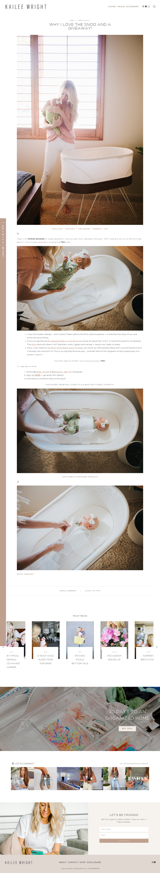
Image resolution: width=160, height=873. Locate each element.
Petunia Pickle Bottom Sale (80, 660)
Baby (72, 20)
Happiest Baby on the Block (64, 341)
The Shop (112, 6)
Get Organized (132, 6)
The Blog (121, 6)
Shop (82, 862)
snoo (106, 228)
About (63, 862)
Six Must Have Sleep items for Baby (65, 348)
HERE (37, 375)
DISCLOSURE (94, 862)
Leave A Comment (67, 591)
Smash (96, 868)
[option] (80, 645)
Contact (73, 862)
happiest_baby (61, 372)
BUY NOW (127, 728)
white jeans (70, 228)
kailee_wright (42, 372)
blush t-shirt (57, 228)
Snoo (99, 239)
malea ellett (29, 574)
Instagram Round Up (114, 658)
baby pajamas (84, 228)
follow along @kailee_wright (134, 763)
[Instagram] (32, 788)
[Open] (22, 778)
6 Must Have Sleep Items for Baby (46, 660)
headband (97, 228)
